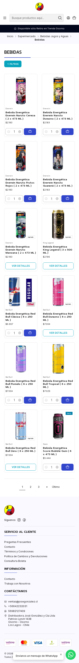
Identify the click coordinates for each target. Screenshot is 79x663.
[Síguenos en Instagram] (19, 520)
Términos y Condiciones (19, 551)
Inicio (10, 36)
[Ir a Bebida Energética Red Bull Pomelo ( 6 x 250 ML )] (20, 359)
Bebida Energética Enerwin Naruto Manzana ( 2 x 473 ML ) (20, 250)
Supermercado (27, 36)
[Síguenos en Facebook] (24, 520)
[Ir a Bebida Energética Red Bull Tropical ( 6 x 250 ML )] (58, 359)
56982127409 (16, 611)
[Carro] (74, 18)
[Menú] (4, 18)
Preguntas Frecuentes (17, 541)
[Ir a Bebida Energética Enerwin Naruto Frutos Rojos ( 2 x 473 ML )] (20, 157)
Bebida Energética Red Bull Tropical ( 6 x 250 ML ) (58, 384)
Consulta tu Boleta (15, 560)
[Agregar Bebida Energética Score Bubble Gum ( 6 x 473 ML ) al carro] (67, 467)
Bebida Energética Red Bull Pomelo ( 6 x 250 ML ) (20, 384)
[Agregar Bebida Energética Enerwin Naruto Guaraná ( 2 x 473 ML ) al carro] (67, 198)
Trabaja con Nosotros (17, 583)
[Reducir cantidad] (9, 131)
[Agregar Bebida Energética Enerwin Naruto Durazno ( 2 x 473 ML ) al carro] (67, 131)
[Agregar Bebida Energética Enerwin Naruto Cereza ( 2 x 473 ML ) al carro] (30, 131)
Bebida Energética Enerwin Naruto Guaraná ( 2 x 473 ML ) (57, 183)
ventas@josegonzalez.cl (23, 601)
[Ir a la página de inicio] (39, 7)
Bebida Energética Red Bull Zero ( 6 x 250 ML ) (20, 449)
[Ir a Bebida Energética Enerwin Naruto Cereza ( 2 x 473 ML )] (20, 90)
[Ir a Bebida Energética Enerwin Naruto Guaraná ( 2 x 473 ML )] (58, 157)
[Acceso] (68, 18)
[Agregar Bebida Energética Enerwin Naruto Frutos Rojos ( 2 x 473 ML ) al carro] (30, 198)
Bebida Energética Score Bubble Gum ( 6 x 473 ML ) (57, 451)
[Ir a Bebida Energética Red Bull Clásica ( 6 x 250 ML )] (20, 292)
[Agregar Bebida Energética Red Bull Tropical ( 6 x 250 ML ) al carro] (67, 400)
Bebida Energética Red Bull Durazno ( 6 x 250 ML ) (58, 317)
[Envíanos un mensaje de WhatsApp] (71, 655)
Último (56, 486)
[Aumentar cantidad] (20, 131)
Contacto (9, 546)
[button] (12, 64)
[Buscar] (60, 18)
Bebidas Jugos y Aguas (54, 36)
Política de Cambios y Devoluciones (25, 556)
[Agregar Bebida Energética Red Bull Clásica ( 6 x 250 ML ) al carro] (30, 332)
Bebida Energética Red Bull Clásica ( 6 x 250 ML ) (20, 317)
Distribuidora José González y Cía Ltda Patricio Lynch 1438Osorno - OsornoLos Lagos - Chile (31, 620)
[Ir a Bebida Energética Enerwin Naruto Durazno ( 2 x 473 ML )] (58, 90)
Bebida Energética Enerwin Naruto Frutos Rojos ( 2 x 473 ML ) (19, 183)
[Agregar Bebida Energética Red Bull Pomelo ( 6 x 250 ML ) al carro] (30, 400)
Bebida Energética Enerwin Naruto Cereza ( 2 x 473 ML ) (20, 116)
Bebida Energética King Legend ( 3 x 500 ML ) (57, 250)
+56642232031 (17, 606)
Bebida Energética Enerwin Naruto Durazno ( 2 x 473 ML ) (57, 116)
